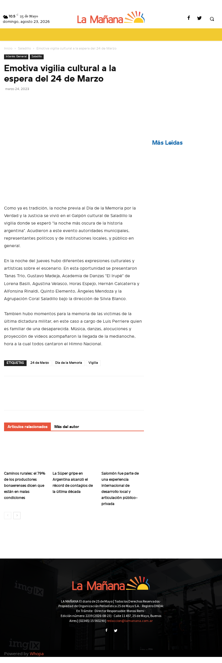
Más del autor (66, 427)
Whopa (37, 653)
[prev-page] (7, 515)
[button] (212, 19)
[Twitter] (199, 19)
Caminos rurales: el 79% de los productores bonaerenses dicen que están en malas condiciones (24, 486)
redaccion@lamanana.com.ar (130, 620)
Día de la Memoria (68, 363)
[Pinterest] (36, 102)
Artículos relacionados (27, 427)
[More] (63, 102)
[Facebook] (189, 19)
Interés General (16, 56)
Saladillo (24, 48)
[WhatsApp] (50, 102)
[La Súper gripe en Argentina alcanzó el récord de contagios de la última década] (74, 453)
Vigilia (93, 363)
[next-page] (17, 515)
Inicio (8, 48)
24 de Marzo (39, 363)
